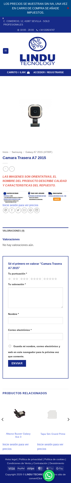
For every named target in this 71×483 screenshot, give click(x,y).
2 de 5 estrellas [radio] (15, 279)
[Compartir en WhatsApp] (6, 210)
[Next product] (5, 169)
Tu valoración (17, 284)
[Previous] (3, 426)
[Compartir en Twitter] (18, 210)
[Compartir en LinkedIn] (37, 210)
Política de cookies (54, 459)
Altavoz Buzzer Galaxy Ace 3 (18, 435)
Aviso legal (11, 459)
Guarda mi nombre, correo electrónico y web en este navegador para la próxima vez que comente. (34, 351)
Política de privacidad (30, 459)
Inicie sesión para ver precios (20, 205)
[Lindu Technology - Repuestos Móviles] (38, 51)
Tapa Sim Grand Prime (52, 434)
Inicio (5, 152)
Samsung (17, 152)
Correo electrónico (20, 330)
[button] (5, 51)
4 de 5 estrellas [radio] (35, 279)
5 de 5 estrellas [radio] (49, 279)
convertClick (35, 478)
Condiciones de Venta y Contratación (27, 463)
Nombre (13, 314)
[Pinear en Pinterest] (30, 210)
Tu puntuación (17, 273)
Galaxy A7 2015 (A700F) (39, 152)
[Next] (68, 426)
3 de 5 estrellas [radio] (23, 279)
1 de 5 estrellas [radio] (9, 279)
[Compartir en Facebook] (12, 210)
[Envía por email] (24, 210)
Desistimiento (56, 463)
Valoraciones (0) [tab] (13, 230)
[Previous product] (11, 169)
